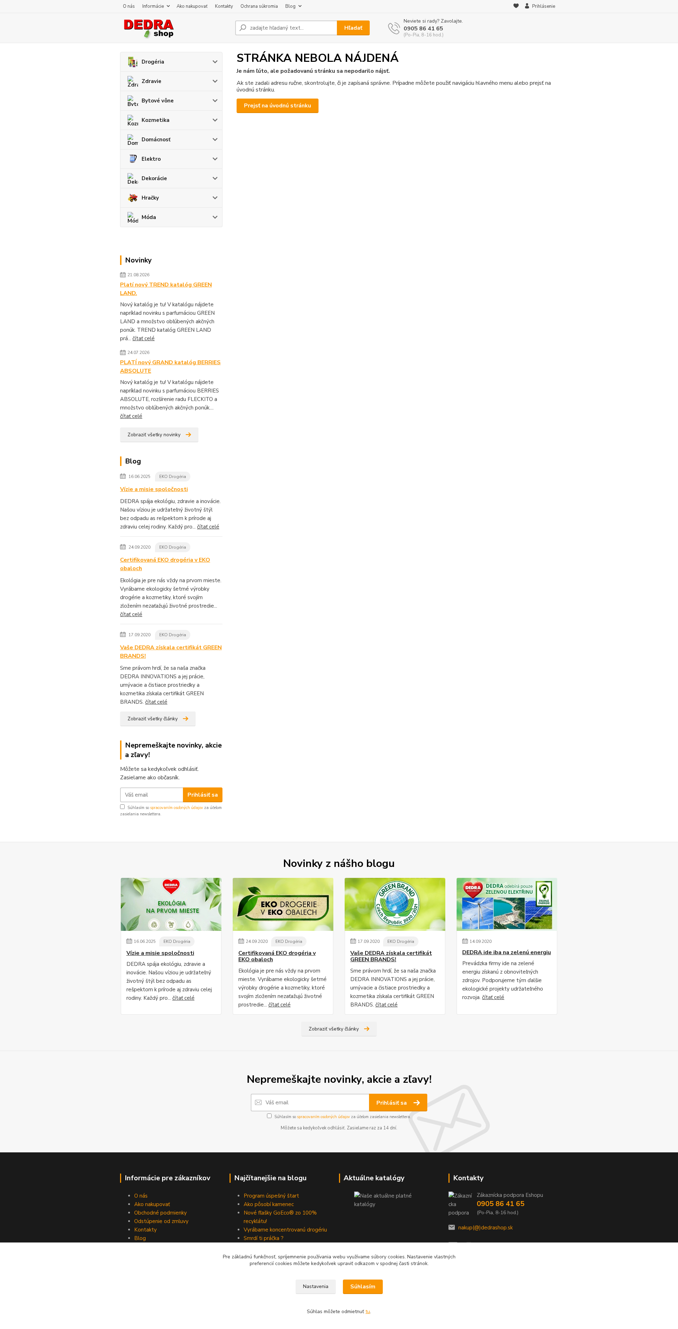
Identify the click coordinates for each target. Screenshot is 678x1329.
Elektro (151, 159)
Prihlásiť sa (203, 795)
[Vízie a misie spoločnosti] (171, 904)
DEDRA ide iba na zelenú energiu (506, 952)
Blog (290, 6)
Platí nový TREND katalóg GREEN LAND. (166, 289)
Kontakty (224, 6)
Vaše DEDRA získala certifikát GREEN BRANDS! (171, 652)
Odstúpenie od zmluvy (161, 1221)
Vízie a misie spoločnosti (154, 489)
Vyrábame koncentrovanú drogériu (285, 1229)
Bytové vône (158, 100)
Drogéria (153, 61)
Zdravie (151, 81)
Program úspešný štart (271, 1195)
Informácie (153, 6)
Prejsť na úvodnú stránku (277, 106)
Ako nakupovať (192, 6)
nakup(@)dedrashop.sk (485, 1227)
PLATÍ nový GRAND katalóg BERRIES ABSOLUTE (170, 367)
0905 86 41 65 (423, 29)
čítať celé (143, 338)
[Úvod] (175, 28)
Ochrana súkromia (259, 6)
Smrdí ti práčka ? (264, 1238)
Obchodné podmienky (160, 1212)
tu (367, 1311)
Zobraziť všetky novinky (153, 434)
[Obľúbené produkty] (516, 6)
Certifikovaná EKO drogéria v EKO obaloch (165, 564)
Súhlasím (362, 1286)
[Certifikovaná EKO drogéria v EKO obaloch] (283, 904)
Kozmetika (156, 120)
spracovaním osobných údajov (176, 807)
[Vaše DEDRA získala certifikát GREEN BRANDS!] (395, 904)
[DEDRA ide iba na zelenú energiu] (507, 904)
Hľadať (353, 28)
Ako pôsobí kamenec (269, 1204)
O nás (129, 6)
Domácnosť (156, 139)
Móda (149, 217)
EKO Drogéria (172, 476)
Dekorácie (154, 178)
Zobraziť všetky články (152, 718)
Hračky (150, 197)
